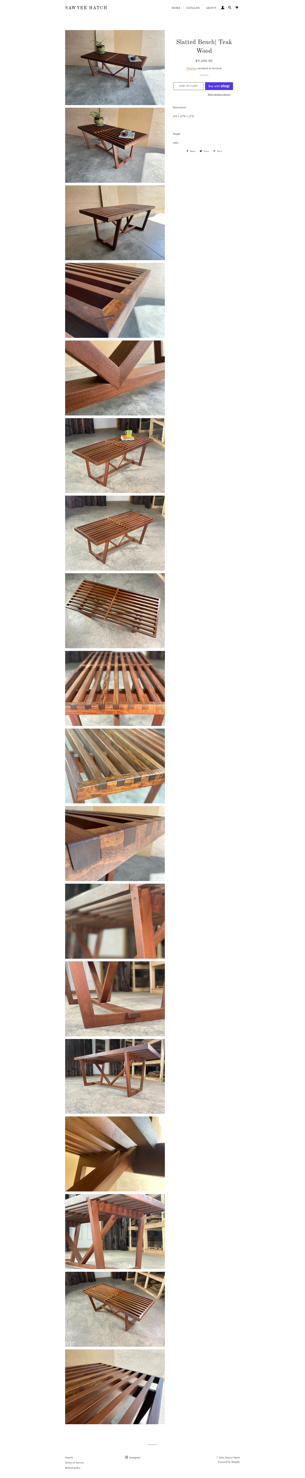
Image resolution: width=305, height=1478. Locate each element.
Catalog (193, 8)
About (211, 8)
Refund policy (72, 1467)
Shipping (191, 68)
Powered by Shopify (229, 1461)
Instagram (134, 1457)
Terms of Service (74, 1462)
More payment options (219, 94)
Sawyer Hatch (86, 8)
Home (176, 8)
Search (69, 1457)
